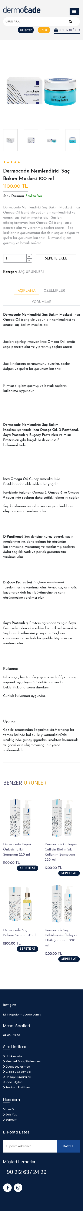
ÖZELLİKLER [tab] (54, 291)
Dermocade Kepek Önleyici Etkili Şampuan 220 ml (17, 849)
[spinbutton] (14, 258)
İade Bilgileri (14, 1082)
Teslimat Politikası (18, 1087)
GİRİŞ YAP (26, 30)
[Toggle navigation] (74, 11)
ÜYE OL (44, 30)
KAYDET (68, 1146)
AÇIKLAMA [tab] (27, 291)
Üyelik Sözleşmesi (18, 1067)
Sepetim (11, 1120)
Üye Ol (9, 1109)
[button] (29, 256)
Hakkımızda (14, 1056)
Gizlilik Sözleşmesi (18, 1072)
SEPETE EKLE (56, 258)
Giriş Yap (11, 1115)
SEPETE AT (27, 868)
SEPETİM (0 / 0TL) (69, 30)
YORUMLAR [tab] (42, 302)
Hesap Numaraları (18, 1077)
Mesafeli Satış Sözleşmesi (23, 1061)
